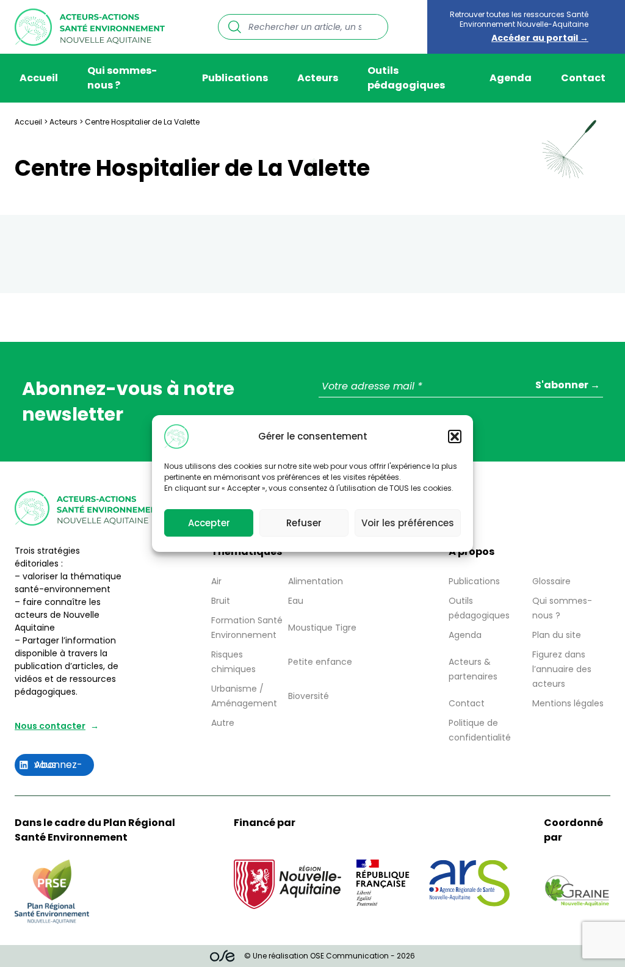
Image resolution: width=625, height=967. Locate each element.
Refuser (304, 522)
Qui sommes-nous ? (122, 77)
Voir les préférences (407, 522)
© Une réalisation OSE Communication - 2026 (329, 956)
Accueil (39, 78)
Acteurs (317, 78)
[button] (455, 436)
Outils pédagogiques (406, 77)
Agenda (511, 78)
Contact (583, 78)
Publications (235, 78)
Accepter (209, 522)
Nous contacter (50, 726)
